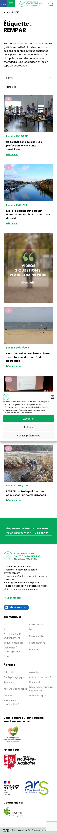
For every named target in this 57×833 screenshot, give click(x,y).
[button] (52, 397)
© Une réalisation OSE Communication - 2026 (33, 830)
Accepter (28, 418)
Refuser (28, 427)
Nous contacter (12, 597)
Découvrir (12, 154)
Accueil (7, 12)
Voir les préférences (28, 435)
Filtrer (9, 78)
